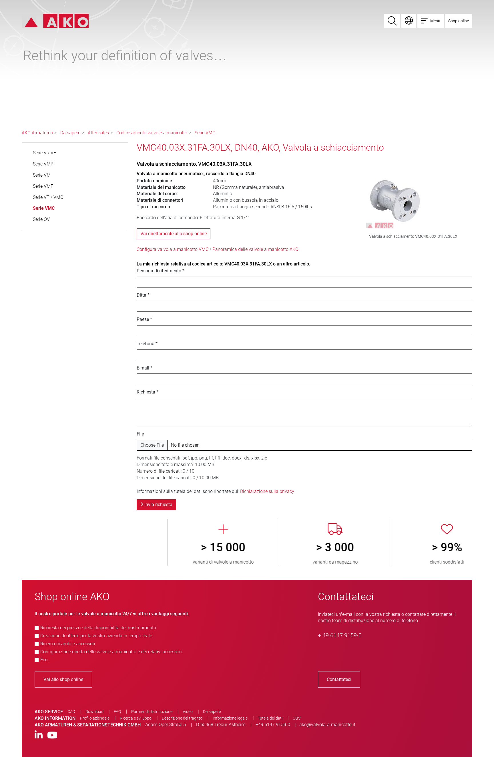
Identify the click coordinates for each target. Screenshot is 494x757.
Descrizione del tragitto (182, 718)
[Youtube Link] (52, 735)
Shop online (458, 21)
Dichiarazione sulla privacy (267, 491)
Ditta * (143, 295)
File (140, 434)
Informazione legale (230, 718)
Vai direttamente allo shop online (173, 233)
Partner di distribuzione (151, 711)
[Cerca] (392, 21)
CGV (297, 718)
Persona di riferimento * (160, 270)
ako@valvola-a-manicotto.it (327, 724)
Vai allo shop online (63, 679)
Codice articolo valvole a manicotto (151, 132)
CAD (71, 711)
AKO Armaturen (37, 132)
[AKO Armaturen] (55, 20)
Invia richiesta (157, 504)
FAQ (117, 711)
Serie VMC (205, 132)
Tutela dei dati (270, 718)
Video (188, 711)
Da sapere (70, 132)
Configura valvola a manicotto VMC (172, 249)
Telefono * (147, 343)
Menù (435, 21)
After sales (98, 132)
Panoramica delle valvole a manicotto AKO (255, 249)
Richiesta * (147, 392)
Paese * (144, 319)
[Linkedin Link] (39, 735)
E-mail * (144, 368)
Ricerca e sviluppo (136, 718)
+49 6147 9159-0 (273, 724)
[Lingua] (408, 21)
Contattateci (339, 679)
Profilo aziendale (94, 718)
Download (94, 711)
